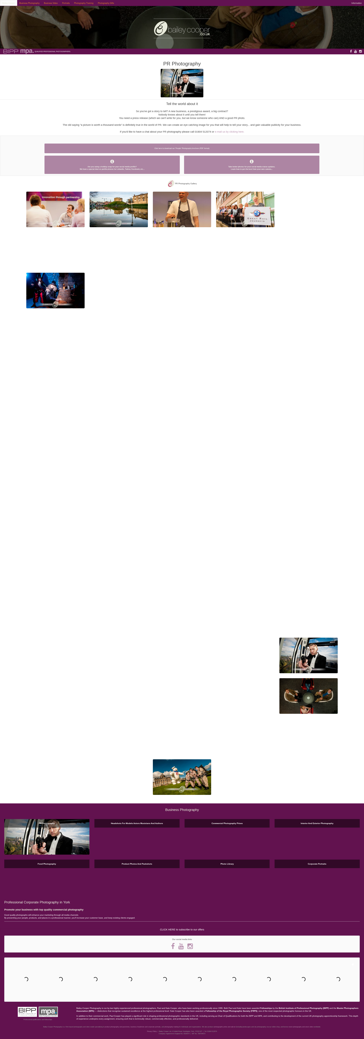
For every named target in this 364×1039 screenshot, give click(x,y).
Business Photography (29, 3)
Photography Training (83, 3)
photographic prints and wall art (224, 1027)
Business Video (51, 3)
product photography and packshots (117, 1027)
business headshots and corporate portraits (146, 1027)
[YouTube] (355, 51)
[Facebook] (351, 51)
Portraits (66, 3)
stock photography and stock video (301, 1027)
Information (356, 3)
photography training (172, 1027)
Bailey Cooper (8, 3)
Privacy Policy (152, 1031)
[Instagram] (360, 51)
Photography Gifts (106, 3)
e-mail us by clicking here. (229, 131)
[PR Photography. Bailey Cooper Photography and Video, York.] (55, 209)
